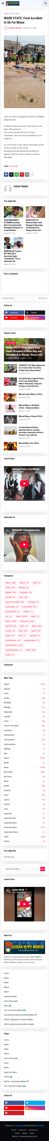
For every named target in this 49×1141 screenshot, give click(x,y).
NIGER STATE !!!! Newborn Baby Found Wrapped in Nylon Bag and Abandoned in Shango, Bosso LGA (34, 225)
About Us (22, 1130)
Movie (21, 616)
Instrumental (29, 607)
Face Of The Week (15, 602)
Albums (24, 583)
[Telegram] (35, 323)
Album (11, 583)
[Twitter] (11, 174)
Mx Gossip (15, 13)
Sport (23, 631)
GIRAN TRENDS (21, 186)
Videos (10, 655)
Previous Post (8, 298)
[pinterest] (14, 1113)
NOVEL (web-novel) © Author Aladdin (19, 1024)
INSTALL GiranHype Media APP (16, 1081)
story (21, 636)
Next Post (42, 298)
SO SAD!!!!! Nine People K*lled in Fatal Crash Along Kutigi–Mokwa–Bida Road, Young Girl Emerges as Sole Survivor (31, 382)
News (24, 626)
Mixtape (28, 612)
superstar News (31, 640)
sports (35, 631)
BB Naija (24, 588)
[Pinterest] (22, 174)
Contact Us (33, 1130)
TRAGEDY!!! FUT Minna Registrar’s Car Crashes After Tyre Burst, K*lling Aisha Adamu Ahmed (32, 368)
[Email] (27, 174)
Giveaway (33, 602)
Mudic (35, 616)
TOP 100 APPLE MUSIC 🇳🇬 (14, 1010)
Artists (10, 588)
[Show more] (32, 174)
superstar (35, 636)
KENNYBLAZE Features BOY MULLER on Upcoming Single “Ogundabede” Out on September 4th (13, 256)
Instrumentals (12, 612)
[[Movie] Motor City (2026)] (10, 446)
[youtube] (14, 1108)
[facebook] (14, 1103)
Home (6, 13)
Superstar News (14, 645)
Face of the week (11, 1001)
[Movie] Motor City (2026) (29, 443)
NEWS (36, 626)
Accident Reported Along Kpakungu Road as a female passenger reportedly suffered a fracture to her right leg (31, 431)
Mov (9, 616)
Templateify (18, 1126)
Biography (26, 592)
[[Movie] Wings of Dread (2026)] (10, 419)
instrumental (12, 607)
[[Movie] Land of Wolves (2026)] (10, 397)
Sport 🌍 (7, 1006)
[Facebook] (6, 174)
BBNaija (11, 592)
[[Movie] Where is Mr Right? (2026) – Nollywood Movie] (10, 408)
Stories (10, 636)
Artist (36, 583)
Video (30, 650)
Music (11, 621)
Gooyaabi (40, 1126)
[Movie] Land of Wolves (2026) (30, 394)
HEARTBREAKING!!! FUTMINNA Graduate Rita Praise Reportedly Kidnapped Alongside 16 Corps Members (13, 225)
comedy (10, 597)
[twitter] (35, 1103)
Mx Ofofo (11, 626)
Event (23, 597)
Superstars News (14, 650)
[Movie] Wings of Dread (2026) (30, 416)
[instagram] (35, 1108)
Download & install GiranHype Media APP (20, 1015)
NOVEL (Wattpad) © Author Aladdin (18, 1019)
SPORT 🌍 (8, 1077)
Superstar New (13, 640)
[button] (3, 3)
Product (10, 631)
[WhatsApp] (16, 174)
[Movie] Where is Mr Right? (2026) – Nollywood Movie (29, 406)
